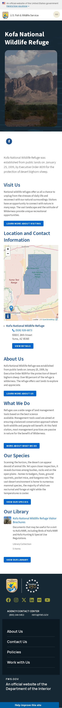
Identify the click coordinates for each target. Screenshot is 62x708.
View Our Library (17, 559)
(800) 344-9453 (16, 614)
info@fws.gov (40, 614)
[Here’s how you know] (31, 5)
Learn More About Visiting (23, 223)
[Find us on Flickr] (40, 600)
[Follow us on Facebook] (9, 600)
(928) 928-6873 (23, 330)
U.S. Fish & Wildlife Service (24, 15)
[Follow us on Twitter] (25, 600)
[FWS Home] (5, 15)
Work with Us (18, 662)
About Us (15, 631)
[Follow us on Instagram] (17, 600)
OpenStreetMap (48, 319)
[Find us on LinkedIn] (33, 600)
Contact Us (17, 641)
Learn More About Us (20, 393)
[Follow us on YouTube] (48, 600)
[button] (11, 308)
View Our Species (17, 501)
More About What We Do (21, 445)
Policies (14, 651)
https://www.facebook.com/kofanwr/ (33, 141)
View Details (23, 345)
